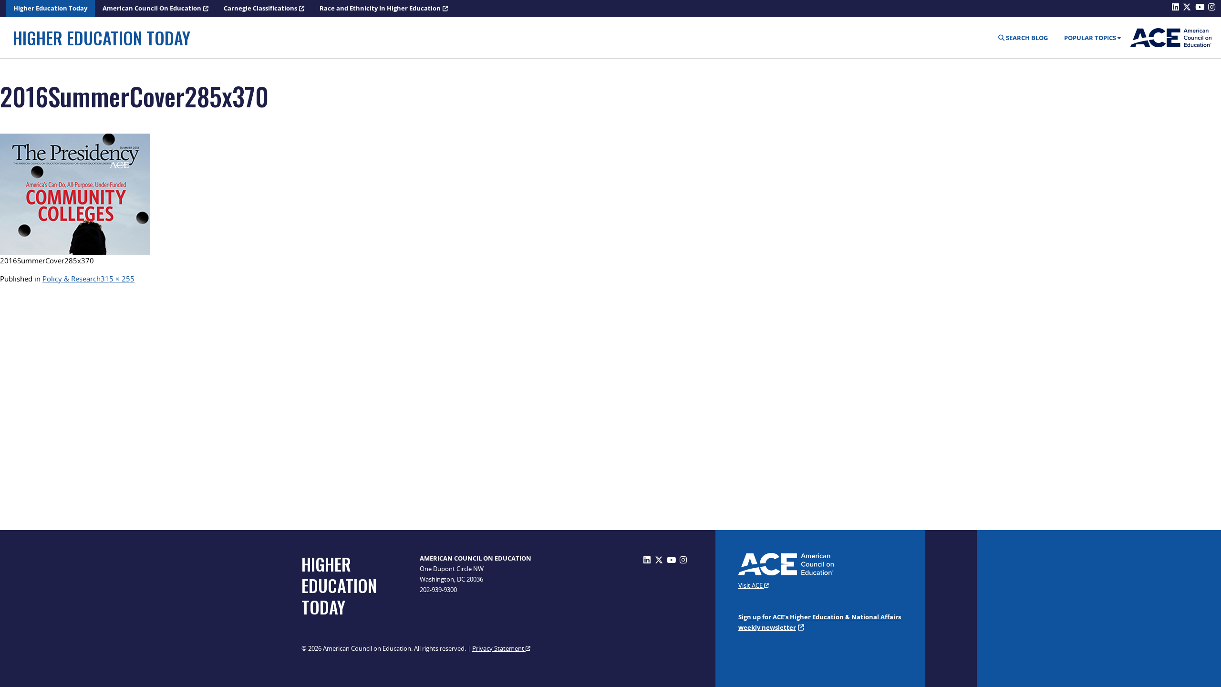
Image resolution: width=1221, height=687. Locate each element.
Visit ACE (751, 585)
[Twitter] (659, 559)
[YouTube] (671, 559)
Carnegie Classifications (260, 8)
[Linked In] (647, 559)
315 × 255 (118, 278)
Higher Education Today (50, 8)
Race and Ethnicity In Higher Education (380, 8)
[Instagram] (683, 559)
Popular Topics (1090, 37)
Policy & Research (71, 278)
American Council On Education (152, 8)
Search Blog (1026, 37)
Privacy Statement (499, 648)
